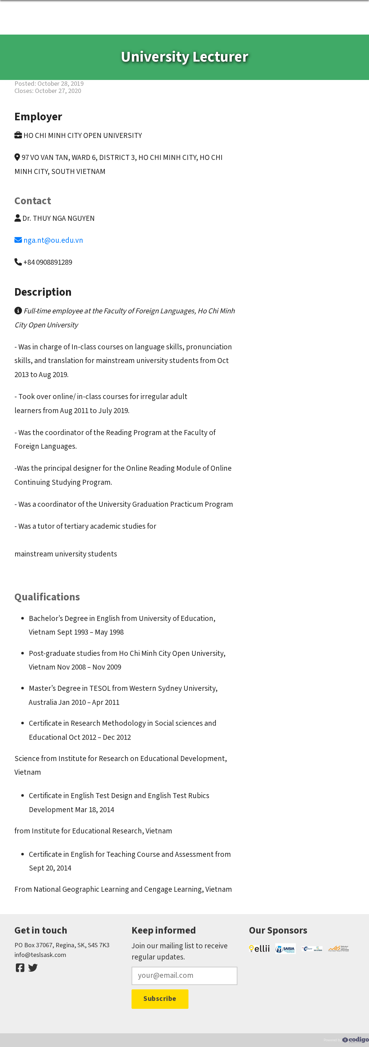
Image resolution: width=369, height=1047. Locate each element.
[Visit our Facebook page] (20, 968)
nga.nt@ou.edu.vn (53, 240)
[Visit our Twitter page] (33, 968)
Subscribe (160, 999)
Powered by (333, 1039)
